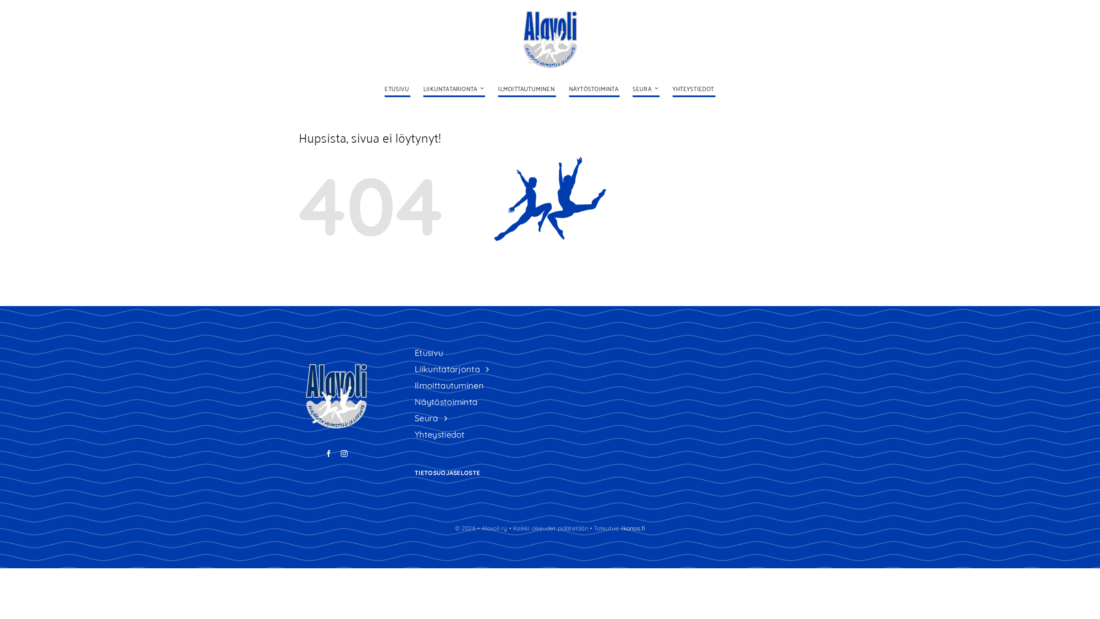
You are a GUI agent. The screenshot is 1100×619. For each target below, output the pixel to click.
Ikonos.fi (633, 528)
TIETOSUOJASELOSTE (447, 473)
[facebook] (328, 453)
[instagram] (344, 453)
